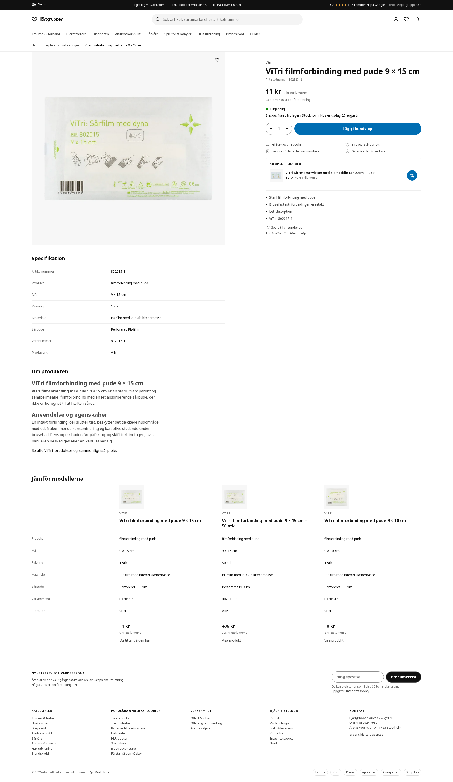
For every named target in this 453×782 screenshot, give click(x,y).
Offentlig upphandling (206, 723)
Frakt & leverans (281, 728)
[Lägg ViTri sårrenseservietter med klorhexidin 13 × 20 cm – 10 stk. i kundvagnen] (412, 175)
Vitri (268, 62)
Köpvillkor (277, 733)
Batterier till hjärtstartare (128, 728)
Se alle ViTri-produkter (52, 450)
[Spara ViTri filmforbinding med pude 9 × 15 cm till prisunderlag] (217, 60)
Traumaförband (122, 723)
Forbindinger (70, 45)
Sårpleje (49, 45)
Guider (255, 34)
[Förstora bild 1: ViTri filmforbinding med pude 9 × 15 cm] (128, 148)
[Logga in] (396, 19)
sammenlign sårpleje (97, 450)
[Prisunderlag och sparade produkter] (406, 19)
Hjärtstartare (76, 34)
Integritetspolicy (357, 691)
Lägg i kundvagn (358, 128)
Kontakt (275, 718)
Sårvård (152, 34)
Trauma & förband (46, 34)
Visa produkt (231, 640)
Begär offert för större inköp (286, 233)
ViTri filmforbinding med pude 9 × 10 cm (365, 520)
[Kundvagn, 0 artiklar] (416, 19)
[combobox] (227, 19)
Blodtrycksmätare (123, 748)
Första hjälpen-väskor (126, 753)
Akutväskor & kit (128, 34)
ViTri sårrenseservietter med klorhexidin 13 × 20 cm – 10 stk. (331, 173)
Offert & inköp (201, 718)
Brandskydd (235, 34)
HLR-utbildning (208, 34)
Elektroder (118, 733)
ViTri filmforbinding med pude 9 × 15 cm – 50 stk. (264, 523)
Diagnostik (100, 34)
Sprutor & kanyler (177, 34)
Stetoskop (118, 743)
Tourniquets (120, 718)
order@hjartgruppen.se (405, 5)
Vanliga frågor (280, 723)
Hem (35, 45)
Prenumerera (403, 677)
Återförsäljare (200, 728)
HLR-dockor (119, 738)
